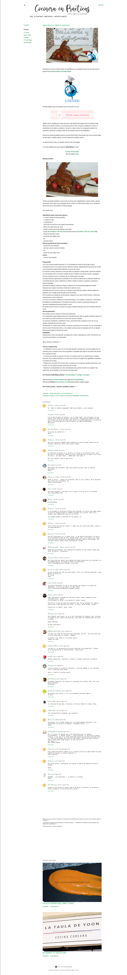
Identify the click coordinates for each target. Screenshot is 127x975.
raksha (50, 656)
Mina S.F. (51, 720)
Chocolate (26, 38)
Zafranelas (51, 710)
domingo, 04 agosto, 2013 (63, 732)
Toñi (49, 774)
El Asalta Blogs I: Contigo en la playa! (77, 375)
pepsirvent (51, 534)
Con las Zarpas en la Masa (63, 382)
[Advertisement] (72, 843)
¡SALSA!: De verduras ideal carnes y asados (58, 903)
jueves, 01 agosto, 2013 (59, 614)
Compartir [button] (26, 25)
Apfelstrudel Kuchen (54, 631)
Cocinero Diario (53, 558)
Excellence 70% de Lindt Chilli (87, 231)
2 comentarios (54, 906)
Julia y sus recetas (54, 477)
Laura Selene (52, 701)
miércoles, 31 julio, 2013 (60, 405)
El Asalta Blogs (28, 40)
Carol (49, 583)
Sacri (49, 489)
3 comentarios (54, 956)
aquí (77, 154)
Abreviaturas (48, 17)
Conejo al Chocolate (72, 151)
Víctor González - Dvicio (56, 547)
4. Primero (26, 33)
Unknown (51, 405)
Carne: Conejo (27, 35)
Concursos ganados (60, 17)
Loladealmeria (52, 731)
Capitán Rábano (53, 646)
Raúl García (52, 679)
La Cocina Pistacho (54, 691)
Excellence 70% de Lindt (57, 231)
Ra (49, 465)
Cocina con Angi (53, 569)
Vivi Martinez (52, 785)
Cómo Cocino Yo (53, 749)
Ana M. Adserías (53, 429)
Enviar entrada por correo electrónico (61, 393)
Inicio (31, 17)
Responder (51, 410)
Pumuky (50, 665)
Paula (50, 595)
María (50, 499)
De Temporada (38, 17)
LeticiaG (50, 450)
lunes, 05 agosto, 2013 (60, 761)
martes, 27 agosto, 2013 (63, 785)
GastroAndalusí (55, 71)
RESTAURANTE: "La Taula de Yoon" (54, 953)
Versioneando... (27, 43)
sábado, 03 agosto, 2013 (60, 720)
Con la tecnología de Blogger (65, 966)
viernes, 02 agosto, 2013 (61, 710)
